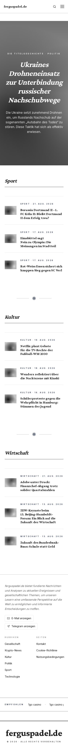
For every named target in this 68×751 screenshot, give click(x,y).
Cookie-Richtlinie (46, 650)
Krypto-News (13, 650)
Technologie (12, 676)
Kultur (8, 657)
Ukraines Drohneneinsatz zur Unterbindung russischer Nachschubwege (34, 82)
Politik (8, 663)
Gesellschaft (12, 644)
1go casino (34, 704)
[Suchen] (54, 6)
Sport (8, 670)
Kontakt (41, 644)
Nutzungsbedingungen (50, 657)
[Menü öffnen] (62, 6)
